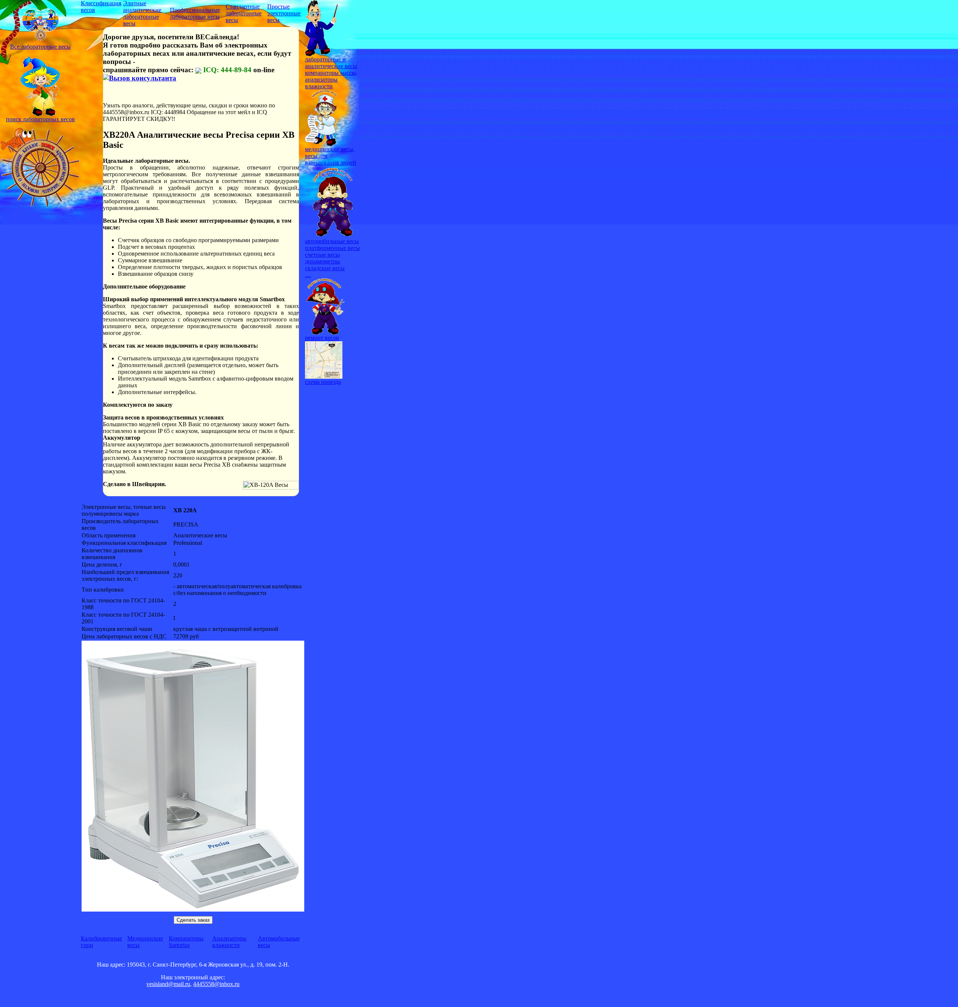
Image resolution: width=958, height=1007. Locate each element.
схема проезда (323, 382)
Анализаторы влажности (229, 941)
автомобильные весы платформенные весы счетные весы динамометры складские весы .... (332, 258)
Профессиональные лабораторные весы (195, 13)
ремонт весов (322, 338)
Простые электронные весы (283, 13)
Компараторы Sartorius (186, 941)
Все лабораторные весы (40, 46)
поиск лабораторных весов (40, 119)
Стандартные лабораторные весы (244, 13)
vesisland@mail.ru (168, 984)
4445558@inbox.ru (216, 984)
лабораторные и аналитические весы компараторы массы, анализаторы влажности (331, 72)
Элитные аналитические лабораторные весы (142, 13)
